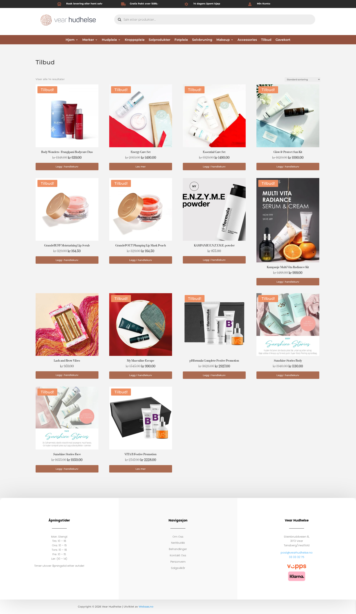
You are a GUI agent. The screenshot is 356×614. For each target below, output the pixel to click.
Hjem (70, 40)
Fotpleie (181, 40)
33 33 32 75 (296, 557)
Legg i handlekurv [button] (67, 166)
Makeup (223, 40)
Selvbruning (202, 40)
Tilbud (266, 40)
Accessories (247, 40)
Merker (88, 40)
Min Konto (263, 3)
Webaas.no (146, 606)
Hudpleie (109, 40)
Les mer (141, 166)
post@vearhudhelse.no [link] (297, 552)
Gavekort (283, 40)
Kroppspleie (135, 40)
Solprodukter (159, 40)
